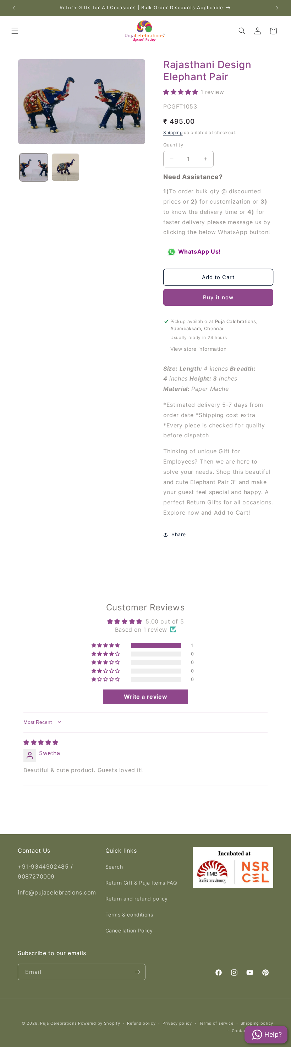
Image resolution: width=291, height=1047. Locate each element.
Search (114, 867)
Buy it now (218, 297)
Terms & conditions (129, 915)
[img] (41, 742)
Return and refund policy (136, 899)
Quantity (173, 145)
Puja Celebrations (58, 1023)
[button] (15, 31)
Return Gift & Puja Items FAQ (141, 883)
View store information (198, 349)
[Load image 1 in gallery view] (34, 167)
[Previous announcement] (14, 8)
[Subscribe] (137, 972)
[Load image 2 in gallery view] (65, 167)
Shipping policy (257, 1023)
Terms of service (216, 1023)
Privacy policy (177, 1023)
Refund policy (141, 1023)
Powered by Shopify (99, 1023)
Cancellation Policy (129, 930)
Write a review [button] (145, 696)
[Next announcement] (277, 8)
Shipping (173, 132)
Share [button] (178, 534)
